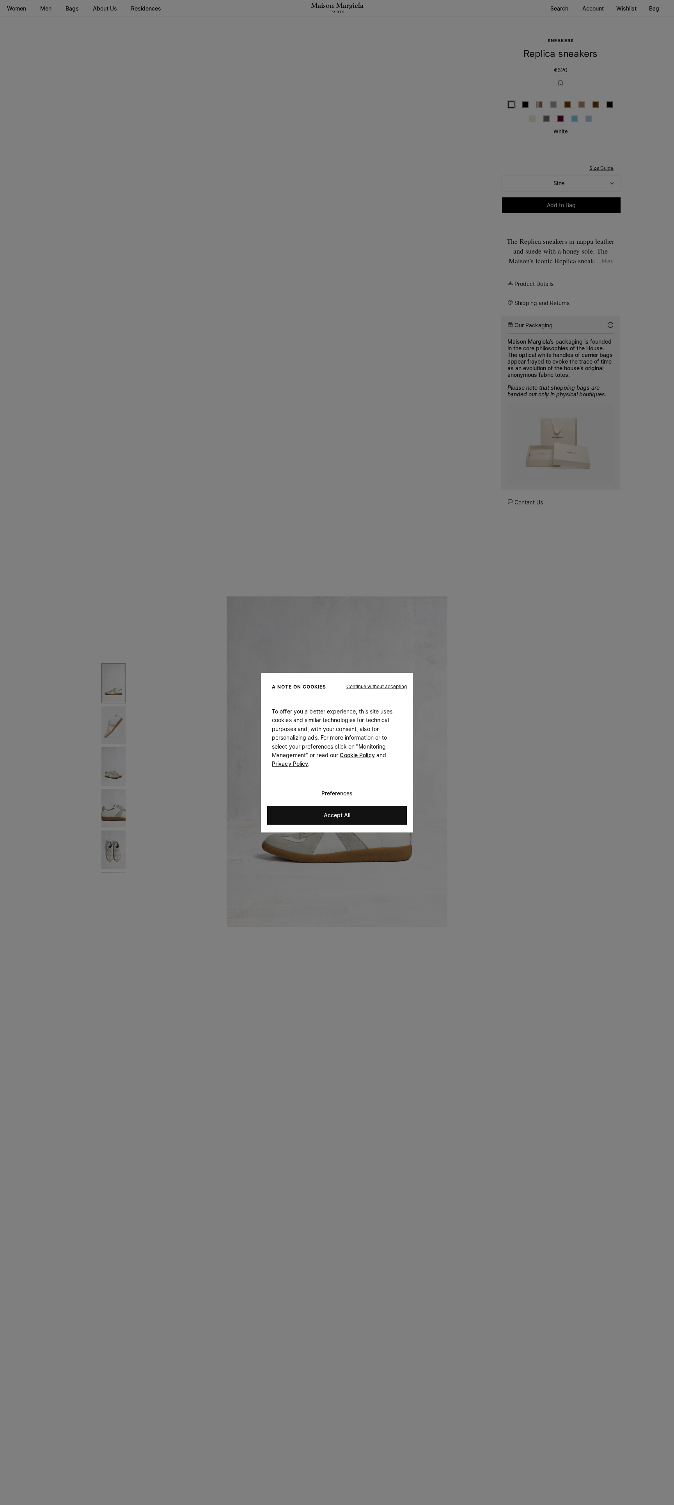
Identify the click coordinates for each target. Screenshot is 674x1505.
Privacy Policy (290, 763)
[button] (376, 686)
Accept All (337, 814)
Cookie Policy (357, 755)
